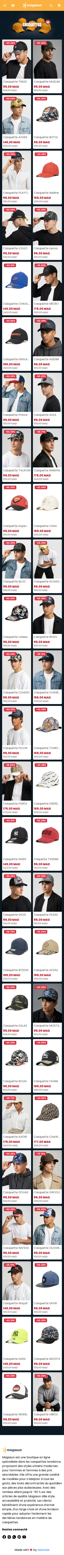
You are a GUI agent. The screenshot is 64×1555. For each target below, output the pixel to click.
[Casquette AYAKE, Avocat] (16, 114)
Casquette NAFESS (16, 1248)
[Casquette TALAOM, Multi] (16, 447)
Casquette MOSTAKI (47, 1026)
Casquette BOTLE (46, 137)
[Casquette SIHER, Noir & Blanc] (16, 836)
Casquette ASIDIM (46, 359)
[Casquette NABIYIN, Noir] (47, 447)
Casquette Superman (16, 526)
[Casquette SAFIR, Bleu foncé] (47, 1280)
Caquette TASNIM (46, 859)
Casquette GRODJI (47, 1192)
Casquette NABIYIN (47, 470)
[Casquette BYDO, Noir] (47, 614)
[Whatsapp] (14, 1537)
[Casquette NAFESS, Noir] (16, 1225)
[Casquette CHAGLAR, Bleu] (16, 281)
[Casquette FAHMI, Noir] (47, 1058)
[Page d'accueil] (32, 5)
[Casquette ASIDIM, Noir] (47, 336)
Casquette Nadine (46, 193)
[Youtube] (24, 1537)
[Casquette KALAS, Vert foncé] (16, 1003)
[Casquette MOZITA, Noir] (47, 1336)
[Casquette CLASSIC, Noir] (16, 669)
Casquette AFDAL (46, 970)
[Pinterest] (19, 1537)
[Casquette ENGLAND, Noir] (16, 336)
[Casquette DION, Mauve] (16, 892)
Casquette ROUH (14, 1081)
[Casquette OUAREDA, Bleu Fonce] (47, 669)
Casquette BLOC (14, 581)
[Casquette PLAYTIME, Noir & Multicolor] (16, 170)
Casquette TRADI (15, 82)
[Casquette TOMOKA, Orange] (47, 725)
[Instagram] (9, 1537)
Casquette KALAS (15, 1026)
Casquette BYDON (15, 970)
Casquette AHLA (45, 415)
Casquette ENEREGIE (47, 803)
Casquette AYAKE (15, 137)
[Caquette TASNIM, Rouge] (47, 836)
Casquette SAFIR (45, 1303)
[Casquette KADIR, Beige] (16, 1114)
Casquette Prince (15, 415)
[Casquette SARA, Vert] (16, 1336)
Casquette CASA (45, 526)
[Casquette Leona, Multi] (47, 225)
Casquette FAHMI (46, 1081)
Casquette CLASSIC (16, 692)
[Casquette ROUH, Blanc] (16, 1058)
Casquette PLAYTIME (16, 193)
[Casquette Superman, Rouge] (16, 503)
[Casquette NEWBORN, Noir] (16, 1391)
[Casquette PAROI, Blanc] (16, 781)
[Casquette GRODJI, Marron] (47, 1169)
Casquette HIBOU (46, 1414)
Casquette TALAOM (16, 470)
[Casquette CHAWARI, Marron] (47, 1114)
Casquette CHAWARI (47, 1137)
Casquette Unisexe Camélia (16, 637)
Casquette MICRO (46, 304)
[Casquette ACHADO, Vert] (47, 559)
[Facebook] (4, 1537)
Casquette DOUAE (15, 1192)
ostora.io (44, 1550)
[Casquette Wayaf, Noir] (16, 1280)
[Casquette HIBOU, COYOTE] (47, 1391)
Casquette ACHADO (47, 581)
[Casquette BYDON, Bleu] (16, 947)
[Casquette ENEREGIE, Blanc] (47, 781)
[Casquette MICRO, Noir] (47, 281)
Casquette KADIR (15, 1137)
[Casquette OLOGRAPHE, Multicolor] (47, 1225)
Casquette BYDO (45, 637)
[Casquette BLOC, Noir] (16, 559)
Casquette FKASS (46, 915)
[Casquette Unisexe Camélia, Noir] (16, 614)
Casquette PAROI (15, 803)
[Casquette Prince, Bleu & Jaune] (16, 392)
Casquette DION (14, 915)
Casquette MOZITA (47, 1359)
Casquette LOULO (15, 248)
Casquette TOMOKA (47, 748)
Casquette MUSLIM (47, 82)
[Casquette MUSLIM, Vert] (47, 59)
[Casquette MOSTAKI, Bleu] (47, 1003)
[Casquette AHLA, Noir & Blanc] (47, 392)
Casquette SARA (14, 1359)
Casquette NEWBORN (16, 1414)
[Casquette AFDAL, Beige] (47, 947)
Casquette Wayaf (15, 1303)
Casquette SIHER (14, 859)
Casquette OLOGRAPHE (47, 1248)
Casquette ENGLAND (16, 359)
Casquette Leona (46, 248)
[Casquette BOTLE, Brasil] (47, 114)
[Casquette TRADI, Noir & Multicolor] (16, 59)
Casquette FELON (15, 748)
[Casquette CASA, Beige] (47, 503)
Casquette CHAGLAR (16, 304)
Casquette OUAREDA (47, 692)
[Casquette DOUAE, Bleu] (16, 1169)
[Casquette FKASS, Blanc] (47, 892)
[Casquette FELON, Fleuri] (16, 725)
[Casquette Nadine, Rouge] (47, 170)
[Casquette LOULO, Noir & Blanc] (16, 225)
